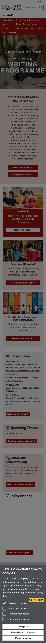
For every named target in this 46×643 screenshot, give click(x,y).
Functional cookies (18, 608)
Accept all (23, 626)
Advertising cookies (18, 613)
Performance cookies (19, 619)
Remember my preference (23, 632)
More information (23, 638)
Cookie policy (36, 599)
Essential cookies (17, 603)
